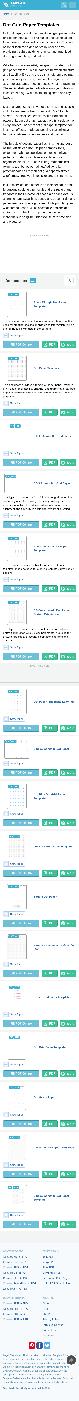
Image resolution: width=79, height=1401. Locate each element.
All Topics (48, 1335)
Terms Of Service (52, 1324)
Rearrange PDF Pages (56, 1278)
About (45, 1303)
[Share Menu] (71, 1360)
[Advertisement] (39, 250)
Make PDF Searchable (56, 1283)
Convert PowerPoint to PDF (19, 1283)
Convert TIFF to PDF (16, 1278)
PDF (52, 344)
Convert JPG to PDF (15, 1288)
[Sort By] (70, 280)
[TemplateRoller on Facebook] (39, 1345)
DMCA (46, 1314)
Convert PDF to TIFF (16, 1319)
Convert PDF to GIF (15, 1314)
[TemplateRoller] (13, 5)
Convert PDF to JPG (15, 1303)
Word (70, 344)
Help (45, 1308)
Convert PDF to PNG (15, 1308)
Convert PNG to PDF (15, 1267)
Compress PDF (51, 1272)
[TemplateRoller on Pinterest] (32, 1345)
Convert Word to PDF (16, 1256)
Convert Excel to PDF (16, 1262)
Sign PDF (48, 1267)
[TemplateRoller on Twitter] (47, 1345)
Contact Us (49, 1330)
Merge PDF (49, 1262)
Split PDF (48, 1256)
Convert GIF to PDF (15, 1272)
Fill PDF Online (21, 344)
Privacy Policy (50, 1319)
